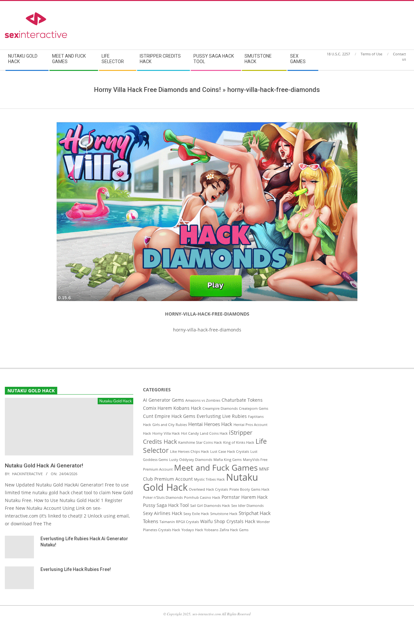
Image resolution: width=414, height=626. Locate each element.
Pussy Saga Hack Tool (166, 505)
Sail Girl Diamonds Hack (210, 505)
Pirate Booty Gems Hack (249, 489)
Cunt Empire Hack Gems (169, 416)
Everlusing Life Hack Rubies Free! (75, 569)
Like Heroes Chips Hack (189, 451)
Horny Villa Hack (166, 433)
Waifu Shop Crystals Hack (227, 521)
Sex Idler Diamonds (247, 505)
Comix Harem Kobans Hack (172, 408)
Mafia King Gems (227, 459)
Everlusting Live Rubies (222, 416)
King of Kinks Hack (238, 442)
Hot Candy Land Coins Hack (204, 433)
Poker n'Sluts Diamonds (163, 497)
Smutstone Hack (223, 513)
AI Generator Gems (163, 400)
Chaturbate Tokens (242, 400)
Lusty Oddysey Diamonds (190, 459)
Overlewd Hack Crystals (208, 489)
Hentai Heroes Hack (210, 424)
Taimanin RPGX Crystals (179, 522)
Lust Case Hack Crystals (229, 451)
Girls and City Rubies (169, 424)
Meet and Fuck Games (216, 467)
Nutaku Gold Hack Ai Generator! (44, 465)
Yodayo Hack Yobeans (199, 530)
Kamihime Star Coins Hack (200, 442)
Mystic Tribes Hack (209, 479)
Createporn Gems (253, 408)
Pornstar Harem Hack (244, 497)
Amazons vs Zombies (202, 400)
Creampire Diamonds (220, 408)
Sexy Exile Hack (196, 513)
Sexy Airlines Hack (162, 513)
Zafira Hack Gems (234, 530)
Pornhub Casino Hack (202, 497)
